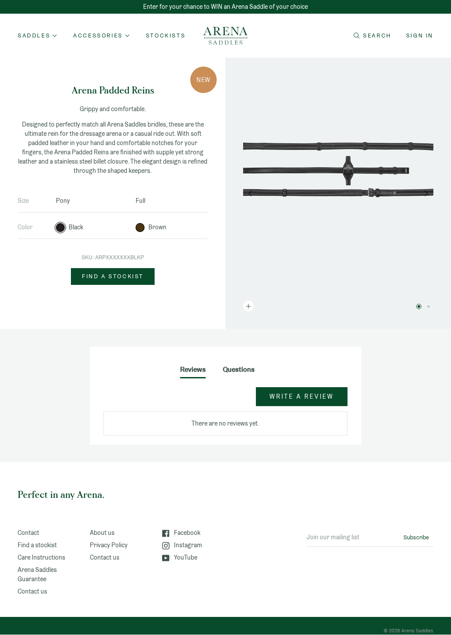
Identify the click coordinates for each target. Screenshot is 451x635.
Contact (28, 533)
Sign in (419, 35)
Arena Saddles (417, 631)
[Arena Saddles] (225, 36)
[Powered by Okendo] (126, 401)
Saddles (34, 35)
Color (25, 227)
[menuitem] (165, 36)
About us (102, 533)
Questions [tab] (239, 369)
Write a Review (302, 396)
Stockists (165, 35)
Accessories (98, 35)
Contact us (32, 591)
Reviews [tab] (193, 369)
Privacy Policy (109, 545)
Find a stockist (113, 276)
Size (23, 201)
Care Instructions (41, 557)
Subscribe (416, 537)
